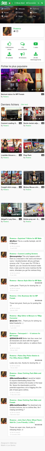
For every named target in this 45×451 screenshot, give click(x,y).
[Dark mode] (38, 3)
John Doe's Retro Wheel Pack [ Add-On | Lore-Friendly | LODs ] (26, 421)
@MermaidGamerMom (18, 378)
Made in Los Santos (8, 445)
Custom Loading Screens (28, 253)
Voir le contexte (16, 246)
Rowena (17, 28)
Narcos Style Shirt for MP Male (30, 280)
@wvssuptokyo (16, 256)
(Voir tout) (24, 104)
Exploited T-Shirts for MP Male (30, 238)
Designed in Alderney (8, 443)
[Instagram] (17, 31)
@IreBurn (13, 241)
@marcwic (14, 321)
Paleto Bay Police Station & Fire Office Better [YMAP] (24, 356)
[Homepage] (14, 31)
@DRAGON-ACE (16, 338)
